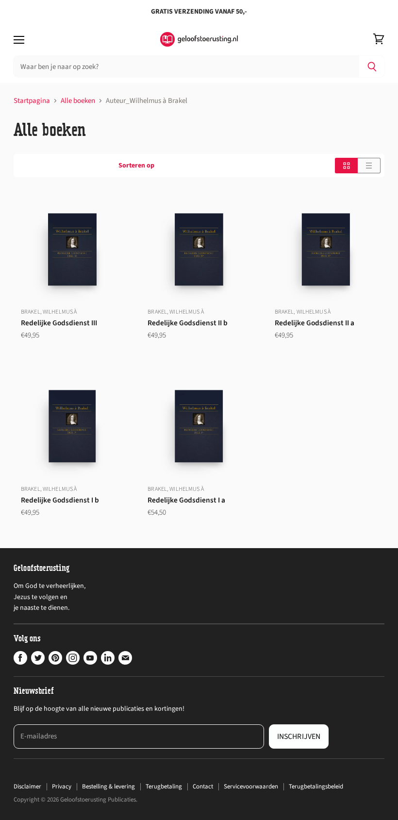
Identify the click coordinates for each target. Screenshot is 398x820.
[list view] (369, 165)
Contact (203, 786)
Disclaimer (27, 786)
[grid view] (346, 165)
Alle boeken (78, 101)
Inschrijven (299, 736)
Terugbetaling (164, 786)
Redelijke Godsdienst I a (186, 500)
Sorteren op (136, 165)
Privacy (61, 786)
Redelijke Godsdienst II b (188, 323)
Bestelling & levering (108, 786)
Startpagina (32, 101)
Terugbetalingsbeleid (316, 786)
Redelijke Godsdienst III (59, 323)
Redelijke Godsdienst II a (314, 323)
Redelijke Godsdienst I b (60, 500)
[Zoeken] (372, 66)
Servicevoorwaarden (251, 786)
